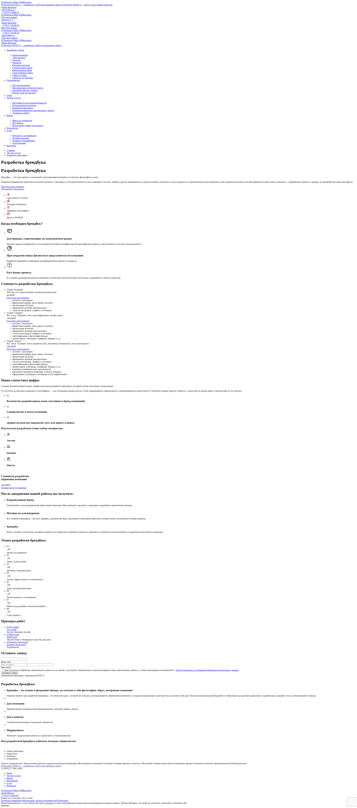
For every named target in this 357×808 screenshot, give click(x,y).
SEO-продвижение (21, 85)
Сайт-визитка (18, 58)
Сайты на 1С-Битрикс (22, 78)
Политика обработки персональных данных (33, 110)
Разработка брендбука (22, 108)
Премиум (16, 63)
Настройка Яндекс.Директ (25, 90)
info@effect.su (8, 10)
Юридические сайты (22, 70)
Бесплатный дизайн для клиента (27, 125)
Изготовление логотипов (24, 105)
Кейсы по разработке (22, 120)
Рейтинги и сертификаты (24, 135)
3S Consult (11, 629)
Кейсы (10, 115)
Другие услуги (14, 98)
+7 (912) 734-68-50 (10, 12)
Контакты (11, 145)
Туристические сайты (22, 73)
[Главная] (31, 5)
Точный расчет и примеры (13, 488)
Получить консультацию (12, 186)
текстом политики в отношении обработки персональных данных (207, 670)
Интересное (12, 128)
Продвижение (13, 80)
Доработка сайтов (20, 113)
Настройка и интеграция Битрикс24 (29, 103)
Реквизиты (63, 800)
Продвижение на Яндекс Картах (27, 88)
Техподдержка (19, 143)
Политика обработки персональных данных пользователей (29, 800)
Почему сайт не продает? (24, 93)
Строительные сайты (22, 68)
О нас (9, 130)
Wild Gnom (12, 637)
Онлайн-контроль (20, 138)
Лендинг (16, 60)
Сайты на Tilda (19, 75)
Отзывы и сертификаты (23, 140)
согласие (49, 803)
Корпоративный (20, 55)
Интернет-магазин (21, 65)
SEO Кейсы (17, 123)
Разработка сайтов (15, 50)
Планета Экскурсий (16, 644)
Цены (9, 95)
